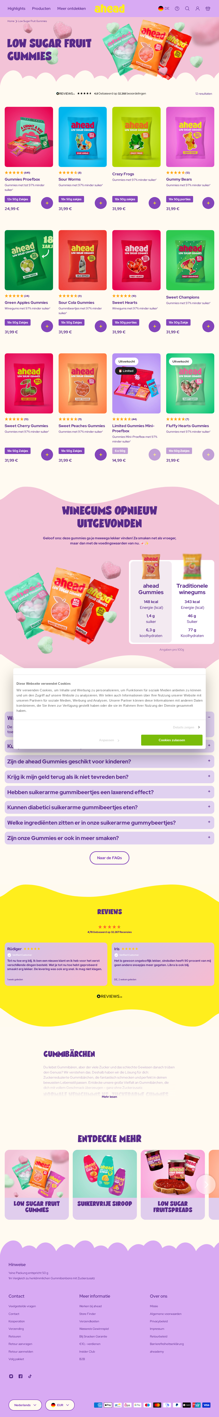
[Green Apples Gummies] (29, 260)
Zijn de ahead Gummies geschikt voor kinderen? (69, 761)
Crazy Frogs (123, 173)
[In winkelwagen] (47, 203)
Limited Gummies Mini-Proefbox (133, 428)
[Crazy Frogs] (136, 137)
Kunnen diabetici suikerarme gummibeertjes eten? (72, 807)
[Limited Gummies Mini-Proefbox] (136, 383)
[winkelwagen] (208, 8)
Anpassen (106, 740)
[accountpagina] (197, 8)
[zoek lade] (187, 8)
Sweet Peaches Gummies (82, 425)
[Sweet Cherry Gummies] (29, 383)
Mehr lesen (109, 1097)
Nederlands (22, 1405)
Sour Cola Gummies (76, 302)
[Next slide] (206, 1184)
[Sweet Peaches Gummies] (83, 383)
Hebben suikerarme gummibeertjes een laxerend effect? (80, 792)
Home (11, 21)
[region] (109, 964)
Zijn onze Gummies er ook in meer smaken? (63, 838)
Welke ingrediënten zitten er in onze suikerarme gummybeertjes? (91, 822)
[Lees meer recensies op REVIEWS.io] (109, 996)
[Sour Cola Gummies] (83, 260)
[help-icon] (177, 8)
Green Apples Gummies (26, 302)
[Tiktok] (30, 1376)
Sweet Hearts (124, 302)
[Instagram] (11, 1376)
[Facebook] (20, 1376)
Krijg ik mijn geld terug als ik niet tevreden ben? (68, 776)
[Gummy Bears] (190, 137)
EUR (60, 1405)
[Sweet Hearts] (136, 260)
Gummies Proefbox (22, 179)
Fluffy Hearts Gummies (187, 425)
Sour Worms (70, 179)
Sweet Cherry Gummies (26, 425)
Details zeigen (183, 727)
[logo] (109, 8)
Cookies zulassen (172, 740)
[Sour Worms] (83, 137)
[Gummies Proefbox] (29, 137)
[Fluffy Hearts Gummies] (190, 383)
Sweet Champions (182, 297)
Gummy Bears (179, 179)
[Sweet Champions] (190, 260)
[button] (56, 964)
